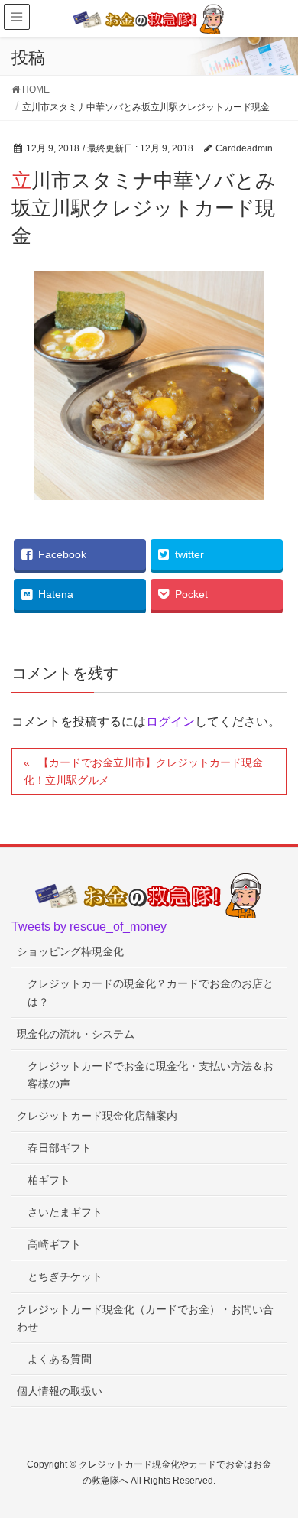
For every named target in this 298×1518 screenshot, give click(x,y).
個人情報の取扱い (59, 1391)
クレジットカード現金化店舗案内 (97, 1116)
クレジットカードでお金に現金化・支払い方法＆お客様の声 (151, 1075)
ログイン (170, 721)
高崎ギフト (54, 1244)
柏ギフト (49, 1180)
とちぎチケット (65, 1276)
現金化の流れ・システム (75, 1034)
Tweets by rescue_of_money (89, 926)
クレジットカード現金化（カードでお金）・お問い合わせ (145, 1318)
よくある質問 (60, 1359)
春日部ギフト (60, 1148)
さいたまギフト (65, 1212)
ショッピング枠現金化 (70, 951)
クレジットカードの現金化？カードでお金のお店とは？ (151, 992)
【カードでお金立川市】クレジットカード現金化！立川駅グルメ (143, 771)
